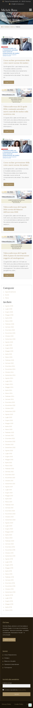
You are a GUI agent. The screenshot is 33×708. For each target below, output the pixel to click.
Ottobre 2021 (9, 480)
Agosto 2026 (9, 306)
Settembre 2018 (10, 592)
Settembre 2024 (10, 375)
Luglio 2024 (8, 381)
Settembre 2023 (10, 411)
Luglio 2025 (8, 345)
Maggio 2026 (9, 315)
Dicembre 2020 (10, 511)
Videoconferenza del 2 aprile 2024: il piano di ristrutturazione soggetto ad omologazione (16, 255)
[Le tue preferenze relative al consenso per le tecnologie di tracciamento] (30, 705)
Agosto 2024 (9, 378)
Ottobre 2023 (9, 408)
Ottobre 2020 (9, 517)
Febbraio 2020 (9, 541)
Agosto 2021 (9, 486)
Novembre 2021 (10, 477)
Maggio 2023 (9, 423)
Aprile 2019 (8, 571)
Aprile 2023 (8, 426)
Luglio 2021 (8, 489)
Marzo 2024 (9, 393)
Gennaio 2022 (9, 471)
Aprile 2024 (8, 390)
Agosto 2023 (9, 414)
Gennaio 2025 (9, 363)
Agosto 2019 (9, 559)
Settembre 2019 (10, 556)
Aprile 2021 (8, 498)
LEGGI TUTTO (8, 639)
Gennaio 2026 (9, 327)
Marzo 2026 (8, 321)
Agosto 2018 (9, 595)
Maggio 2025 (9, 351)
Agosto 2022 (9, 450)
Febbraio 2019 (9, 577)
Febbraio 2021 (9, 505)
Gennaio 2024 (9, 399)
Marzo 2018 (8, 610)
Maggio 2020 (9, 532)
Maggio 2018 (9, 604)
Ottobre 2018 (9, 589)
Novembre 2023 (10, 405)
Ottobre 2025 (9, 336)
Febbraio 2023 (9, 432)
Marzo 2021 (8, 502)
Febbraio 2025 (9, 360)
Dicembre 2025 (10, 330)
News (7, 298)
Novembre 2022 (10, 441)
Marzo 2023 (8, 429)
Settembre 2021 (10, 483)
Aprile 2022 (8, 462)
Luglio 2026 (8, 309)
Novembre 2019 (10, 550)
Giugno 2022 (9, 456)
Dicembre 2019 (10, 547)
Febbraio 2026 (9, 324)
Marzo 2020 (9, 538)
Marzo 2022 (8, 465)
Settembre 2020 (10, 520)
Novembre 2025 (10, 333)
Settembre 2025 (10, 339)
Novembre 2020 (10, 514)
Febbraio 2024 (9, 396)
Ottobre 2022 (9, 444)
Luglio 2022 (8, 453)
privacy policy (22, 690)
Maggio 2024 (9, 387)
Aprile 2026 (8, 318)
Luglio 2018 (8, 598)
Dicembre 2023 (10, 402)
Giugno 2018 (9, 601)
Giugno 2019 (9, 565)
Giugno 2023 (9, 420)
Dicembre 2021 (10, 474)
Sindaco (6, 658)
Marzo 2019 (8, 574)
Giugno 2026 (9, 312)
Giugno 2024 (9, 384)
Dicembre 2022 (10, 438)
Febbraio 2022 (9, 468)
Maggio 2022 (9, 459)
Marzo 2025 (8, 357)
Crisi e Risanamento (10, 655)
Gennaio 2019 (9, 580)
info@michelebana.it (17, 4)
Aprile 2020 (8, 535)
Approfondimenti (10, 292)
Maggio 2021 (9, 495)
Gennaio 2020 (9, 544)
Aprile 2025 (8, 354)
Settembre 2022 (10, 447)
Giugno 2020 (9, 529)
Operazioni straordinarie (11, 664)
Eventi (7, 295)
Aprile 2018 (8, 607)
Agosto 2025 (9, 342)
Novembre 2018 (10, 586)
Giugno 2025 (9, 348)
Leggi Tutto (8, 82)
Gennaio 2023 (9, 435)
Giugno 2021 (9, 492)
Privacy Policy (6, 704)
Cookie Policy (18, 704)
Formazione (8, 667)
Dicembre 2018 (10, 583)
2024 (12, 27)
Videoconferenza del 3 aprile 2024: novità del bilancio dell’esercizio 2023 (14, 209)
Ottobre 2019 (9, 553)
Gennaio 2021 (9, 508)
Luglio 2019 (8, 562)
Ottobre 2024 (9, 372)
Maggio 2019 (9, 568)
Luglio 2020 (8, 526)
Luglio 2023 (8, 417)
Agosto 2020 (9, 523)
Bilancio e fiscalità (9, 661)
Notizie (6, 27)
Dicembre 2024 (10, 366)
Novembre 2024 (10, 369)
